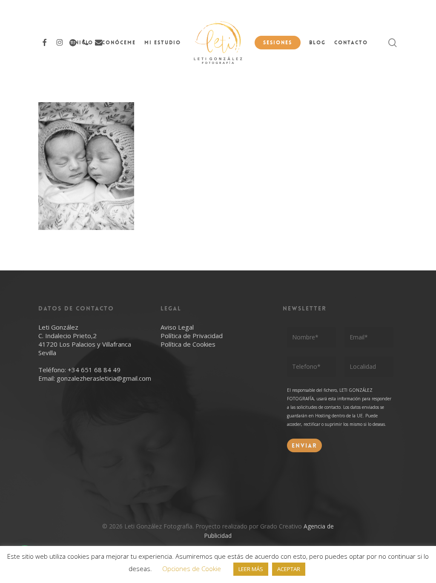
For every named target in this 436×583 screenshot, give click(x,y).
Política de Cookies (188, 344)
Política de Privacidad (192, 335)
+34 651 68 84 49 (94, 369)
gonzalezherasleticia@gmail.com (104, 378)
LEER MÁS (250, 569)
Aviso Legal (177, 327)
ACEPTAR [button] (288, 569)
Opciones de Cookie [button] (191, 568)
